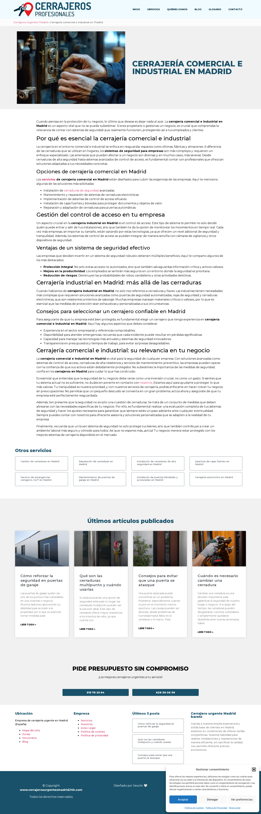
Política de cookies (93, 731)
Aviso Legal (234, 807)
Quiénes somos (177, 9)
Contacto (235, 9)
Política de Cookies (194, 807)
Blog (198, 9)
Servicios (153, 9)
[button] (254, 769)
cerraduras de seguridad (81, 190)
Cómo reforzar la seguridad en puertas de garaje (41, 580)
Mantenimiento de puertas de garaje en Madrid (97, 478)
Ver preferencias (242, 799)
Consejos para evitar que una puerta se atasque (158, 580)
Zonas (26, 734)
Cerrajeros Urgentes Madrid (30, 22)
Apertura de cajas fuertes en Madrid (212, 463)
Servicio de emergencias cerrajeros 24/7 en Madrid (36, 478)
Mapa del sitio (31, 730)
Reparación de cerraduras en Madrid (96, 463)
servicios (48, 179)
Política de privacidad (94, 735)
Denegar (212, 799)
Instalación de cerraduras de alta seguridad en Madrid (156, 463)
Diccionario (29, 738)
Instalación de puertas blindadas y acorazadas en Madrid (157, 478)
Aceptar (183, 799)
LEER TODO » (28, 624)
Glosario (215, 9)
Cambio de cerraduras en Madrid (40, 461)
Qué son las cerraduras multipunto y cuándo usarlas (100, 583)
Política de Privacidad (216, 807)
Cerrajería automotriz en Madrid (214, 477)
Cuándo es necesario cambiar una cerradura (218, 580)
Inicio (136, 9)
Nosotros (87, 724)
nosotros (146, 382)
